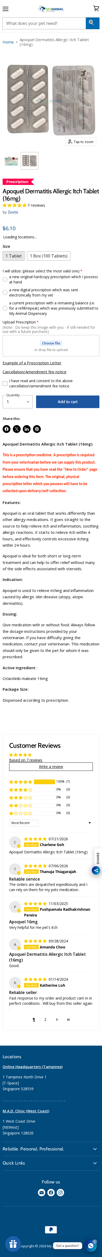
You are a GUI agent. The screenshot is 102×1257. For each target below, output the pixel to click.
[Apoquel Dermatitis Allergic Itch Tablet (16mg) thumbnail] (11, 160)
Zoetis (13, 212)
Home (8, 42)
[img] (36, 838)
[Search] (93, 23)
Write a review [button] (51, 766)
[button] (15, 205)
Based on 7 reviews (25, 760)
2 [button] (45, 1019)
